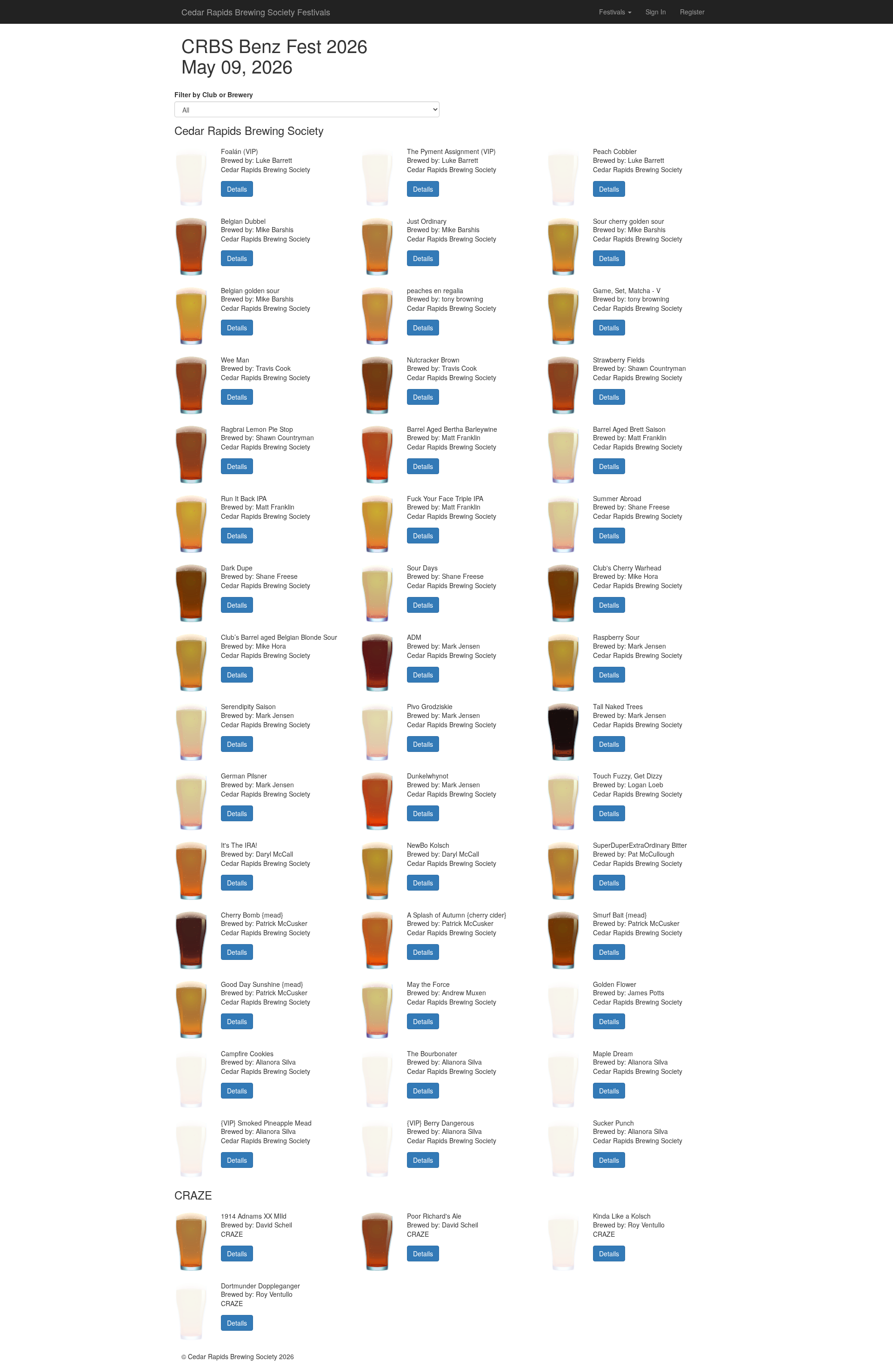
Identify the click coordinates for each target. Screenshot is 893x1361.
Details (237, 189)
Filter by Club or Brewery (213, 94)
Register (692, 11)
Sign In (656, 11)
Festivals (613, 11)
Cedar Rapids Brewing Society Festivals (255, 12)
